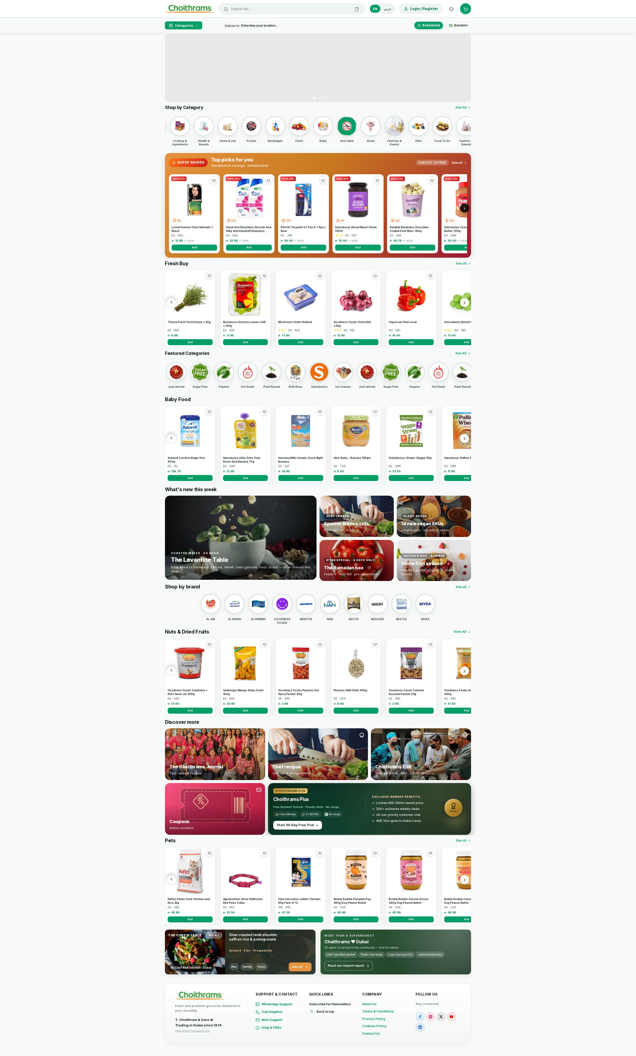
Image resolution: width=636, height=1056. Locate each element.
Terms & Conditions (378, 1011)
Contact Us (371, 1033)
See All (461, 107)
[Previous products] (171, 302)
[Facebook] (420, 1016)
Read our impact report (346, 965)
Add (194, 247)
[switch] (382, 9)
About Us (369, 1004)
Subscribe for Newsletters (330, 1004)
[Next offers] (464, 208)
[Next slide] (464, 68)
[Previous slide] (171, 68)
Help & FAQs (271, 1027)
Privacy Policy (374, 1019)
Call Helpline (272, 1012)
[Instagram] (430, 1016)
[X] (441, 1016)
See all (457, 162)
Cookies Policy (374, 1026)
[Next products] (464, 302)
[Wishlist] (451, 9)
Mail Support (272, 1020)
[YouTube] (451, 1016)
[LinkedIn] (420, 1027)
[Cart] (465, 8)
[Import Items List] (357, 9)
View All (460, 632)
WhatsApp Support (277, 1004)
